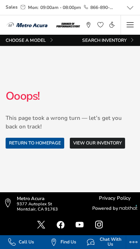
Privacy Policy (115, 198)
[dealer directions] (9, 203)
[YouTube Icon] (79, 225)
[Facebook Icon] (60, 225)
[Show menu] (130, 25)
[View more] (130, 7)
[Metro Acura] (27, 25)
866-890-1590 (102, 7)
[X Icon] (41, 225)
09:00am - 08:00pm (60, 7)
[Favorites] (100, 25)
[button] (88, 25)
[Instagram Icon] (99, 225)
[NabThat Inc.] (128, 208)
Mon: (33, 7)
